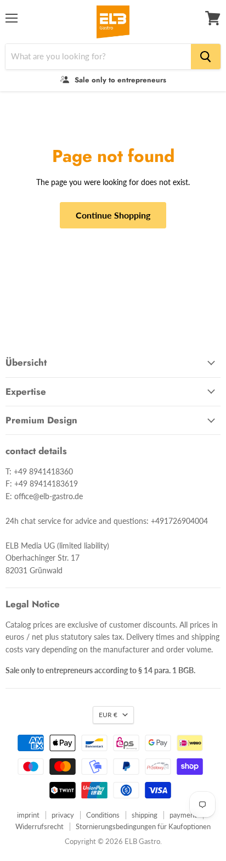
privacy (63, 814)
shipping (144, 814)
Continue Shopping (113, 215)
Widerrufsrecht (39, 826)
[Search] (206, 56)
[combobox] (98, 56)
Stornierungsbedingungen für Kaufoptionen (143, 826)
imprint (28, 814)
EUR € (108, 715)
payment (183, 814)
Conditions (103, 814)
